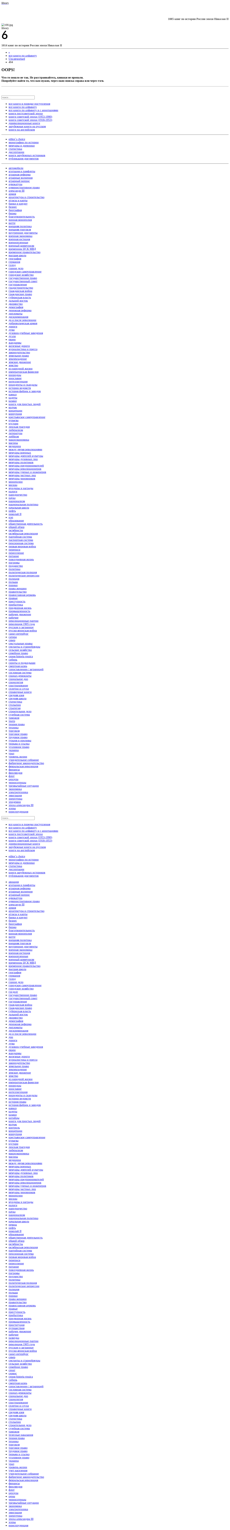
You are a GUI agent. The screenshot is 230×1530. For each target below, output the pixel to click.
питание (14, 556)
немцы (13, 1224)
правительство (18, 591)
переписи (14, 549)
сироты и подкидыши (22, 662)
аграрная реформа (20, 174)
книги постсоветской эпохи (26, 113)
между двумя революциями (25, 449)
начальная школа (19, 507)
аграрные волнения (21, 177)
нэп (11, 517)
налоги (13, 491)
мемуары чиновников (22, 478)
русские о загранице (21, 627)
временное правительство (24, 252)
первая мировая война (22, 546)
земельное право (19, 355)
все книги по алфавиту (23, 55)
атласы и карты (18, 200)
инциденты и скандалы (23, 384)
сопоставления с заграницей (26, 669)
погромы (14, 562)
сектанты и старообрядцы (24, 646)
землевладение (18, 358)
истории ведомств (20, 388)
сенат (12, 1370)
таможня (14, 717)
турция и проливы (20, 740)
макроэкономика (19, 439)
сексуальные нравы (21, 643)
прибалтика (16, 604)
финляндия (15, 772)
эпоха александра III (21, 805)
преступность (17, 601)
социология (16, 682)
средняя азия (16, 695)
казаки (13, 400)
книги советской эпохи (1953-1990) (30, 116)
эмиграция (15, 795)
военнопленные (18, 242)
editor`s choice (17, 139)
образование (16, 520)
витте (12, 223)
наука (12, 497)
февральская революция (23, 766)
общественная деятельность (26, 523)
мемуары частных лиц (22, 475)
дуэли (12, 336)
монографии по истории (24, 142)
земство (13, 365)
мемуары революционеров (25, 468)
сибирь (13, 659)
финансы (14, 769)
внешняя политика (20, 226)
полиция (14, 578)
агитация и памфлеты (22, 171)
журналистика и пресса (23, 349)
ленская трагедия (19, 426)
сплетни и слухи (19, 688)
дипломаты (15, 313)
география (15, 258)
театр (12, 721)
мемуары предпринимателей (26, 465)
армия (12, 193)
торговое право (18, 734)
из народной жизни (21, 368)
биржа (12, 213)
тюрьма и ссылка (19, 743)
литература (15, 433)
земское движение (20, 362)
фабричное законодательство (26, 763)
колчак (13, 407)
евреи (12, 339)
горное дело (16, 268)
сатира (13, 637)
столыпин (15, 704)
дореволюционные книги (24, 123)
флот (12, 776)
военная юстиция (19, 239)
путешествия (16, 1328)
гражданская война (20, 290)
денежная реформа (20, 310)
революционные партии (23, 620)
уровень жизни (18, 756)
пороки (13, 585)
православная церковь (22, 594)
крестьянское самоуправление (27, 417)
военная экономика (20, 236)
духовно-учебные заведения (26, 333)
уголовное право (19, 746)
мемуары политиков (21, 462)
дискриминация (18, 316)
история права (17, 1101)
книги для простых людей (25, 404)
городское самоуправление (25, 271)
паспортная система (21, 540)
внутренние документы (23, 232)
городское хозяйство (21, 274)
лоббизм (14, 436)
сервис (13, 1373)
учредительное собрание (24, 759)
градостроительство (21, 287)
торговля (14, 730)
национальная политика (23, 504)
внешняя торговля (20, 229)
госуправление (18, 284)
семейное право (18, 653)
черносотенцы (17, 782)
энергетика (15, 798)
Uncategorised (17, 58)
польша (13, 582)
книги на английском (22, 129)
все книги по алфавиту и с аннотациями (33, 110)
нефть (12, 510)
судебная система (19, 714)
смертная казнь (18, 666)
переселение (16, 552)
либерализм (16, 430)
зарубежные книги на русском (27, 126)
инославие (15, 378)
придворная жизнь (20, 607)
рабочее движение (20, 614)
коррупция (15, 413)
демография (16, 307)
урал (11, 753)
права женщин (18, 588)
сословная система (20, 672)
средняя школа (17, 698)
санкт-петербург (19, 633)
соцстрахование (18, 685)
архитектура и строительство (26, 197)
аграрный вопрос (19, 181)
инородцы (15, 375)
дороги (13, 326)
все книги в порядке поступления (29, 103)
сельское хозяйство (20, 649)
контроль (14, 1127)
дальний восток (18, 300)
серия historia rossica (21, 656)
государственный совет (23, 281)
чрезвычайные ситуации (24, 785)
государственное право (23, 278)
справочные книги (20, 691)
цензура (13, 779)
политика (14, 569)
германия (14, 261)
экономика (15, 789)
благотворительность (22, 216)
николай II (15, 514)
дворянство (16, 303)
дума (12, 329)
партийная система (20, 536)
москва (13, 485)
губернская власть (20, 297)
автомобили (16, 168)
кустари (13, 423)
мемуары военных (20, 452)
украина (14, 750)
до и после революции (22, 320)
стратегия (14, 708)
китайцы (14, 1117)
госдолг (13, 991)
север (12, 640)
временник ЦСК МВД (22, 248)
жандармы (15, 342)
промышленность (19, 611)
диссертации (16, 152)
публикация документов (24, 158)
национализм (17, 501)
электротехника (18, 792)
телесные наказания (21, 1434)
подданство (16, 565)
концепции (15, 410)
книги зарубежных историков (27, 155)
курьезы (14, 420)
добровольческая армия (23, 323)
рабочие (14, 617)
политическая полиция (23, 572)
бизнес (13, 206)
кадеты (13, 397)
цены (12, 1496)
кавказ (13, 394)
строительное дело (20, 711)
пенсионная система (21, 543)
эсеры (12, 808)
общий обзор (16, 527)
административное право (24, 187)
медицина (15, 446)
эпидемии (15, 801)
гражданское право (20, 294)
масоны (13, 442)
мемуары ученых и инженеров (27, 472)
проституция (16, 1324)
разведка (14, 1337)
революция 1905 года (22, 624)
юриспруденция (18, 811)
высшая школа (17, 255)
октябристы (16, 530)
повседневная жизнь (21, 559)
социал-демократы (20, 675)
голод (12, 265)
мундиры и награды (21, 488)
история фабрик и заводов (25, 391)
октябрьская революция (23, 533)
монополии (16, 481)
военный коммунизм (21, 245)
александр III (16, 190)
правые (13, 598)
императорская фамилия (23, 371)
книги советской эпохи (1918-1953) (30, 119)
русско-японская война (23, 630)
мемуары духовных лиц (23, 459)
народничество (18, 494)
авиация (14, 881)
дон (11, 1037)
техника (14, 727)
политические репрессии (24, 575)
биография (15, 210)
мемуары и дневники (22, 145)
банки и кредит (18, 203)
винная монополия (20, 219)
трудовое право (18, 737)
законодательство (19, 352)
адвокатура (15, 184)
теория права (17, 724)
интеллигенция (18, 381)
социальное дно (18, 679)
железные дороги (19, 345)
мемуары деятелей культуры (26, 455)
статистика (15, 148)
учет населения (18, 1470)
